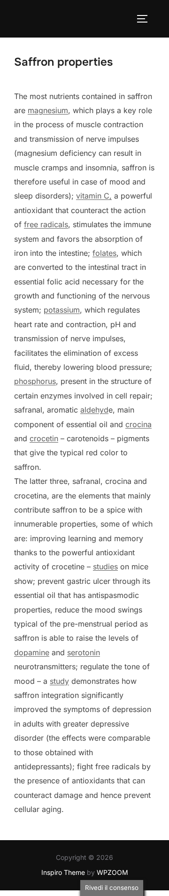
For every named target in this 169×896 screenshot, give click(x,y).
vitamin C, (94, 195)
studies (105, 566)
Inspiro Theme (63, 872)
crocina (138, 424)
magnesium (48, 110)
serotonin (83, 652)
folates (104, 253)
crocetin (44, 438)
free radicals (46, 224)
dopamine (31, 652)
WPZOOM (112, 872)
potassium (62, 309)
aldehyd (94, 409)
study (59, 681)
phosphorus (35, 381)
